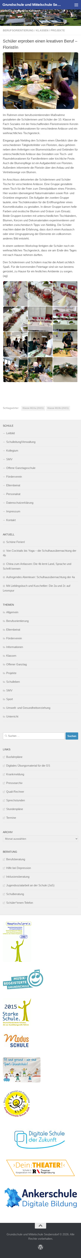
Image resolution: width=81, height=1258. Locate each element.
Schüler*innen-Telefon (19, 902)
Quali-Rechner (15, 791)
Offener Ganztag (16, 664)
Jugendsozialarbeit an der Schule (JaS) (30, 885)
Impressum (13, 511)
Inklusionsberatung (17, 876)
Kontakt (11, 520)
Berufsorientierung (18, 30)
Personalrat (13, 494)
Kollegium (12, 450)
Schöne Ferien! (15, 542)
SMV (9, 459)
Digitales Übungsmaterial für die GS (28, 765)
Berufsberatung (15, 859)
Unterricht (12, 716)
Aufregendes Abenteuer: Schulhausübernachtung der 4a (40, 577)
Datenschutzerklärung (19, 502)
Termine (11, 817)
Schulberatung (15, 894)
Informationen (14, 647)
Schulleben (13, 681)
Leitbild (10, 433)
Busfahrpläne (14, 756)
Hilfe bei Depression (18, 868)
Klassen (42, 30)
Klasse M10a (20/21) (33, 408)
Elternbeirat (13, 485)
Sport (9, 699)
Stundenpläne (14, 809)
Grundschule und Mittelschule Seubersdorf (31, 5)
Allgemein (12, 612)
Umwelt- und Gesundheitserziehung (28, 707)
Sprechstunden (15, 800)
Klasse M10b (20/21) (58, 408)
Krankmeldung (15, 774)
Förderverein (14, 476)
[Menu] (76, 4)
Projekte (58, 30)
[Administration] (40, 1247)
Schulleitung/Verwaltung (20, 441)
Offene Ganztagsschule (20, 468)
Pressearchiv (14, 783)
